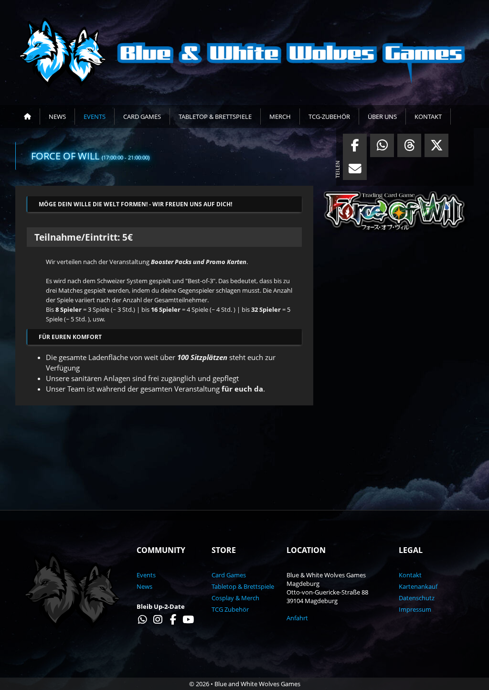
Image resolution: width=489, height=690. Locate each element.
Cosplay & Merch (235, 598)
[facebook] (355, 147)
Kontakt (428, 116)
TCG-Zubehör (329, 116)
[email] (355, 171)
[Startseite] (27, 116)
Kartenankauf (418, 586)
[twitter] (436, 147)
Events (95, 116)
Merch (280, 116)
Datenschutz (417, 598)
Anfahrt (297, 618)
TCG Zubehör (230, 609)
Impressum (415, 609)
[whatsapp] (382, 147)
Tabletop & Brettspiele (215, 116)
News (57, 116)
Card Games (142, 116)
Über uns (382, 116)
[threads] (409, 147)
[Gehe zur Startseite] (244, 52)
